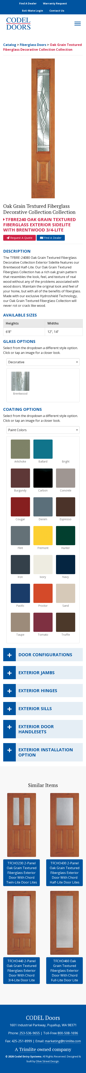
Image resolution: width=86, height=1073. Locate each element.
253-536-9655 (29, 1033)
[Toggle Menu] (77, 24)
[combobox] (43, 362)
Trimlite (27, 1049)
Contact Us (56, 10)
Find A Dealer (28, 3)
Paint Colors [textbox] (17, 430)
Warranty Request (55, 3)
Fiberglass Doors (33, 45)
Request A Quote (20, 238)
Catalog (9, 45)
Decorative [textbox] (16, 362)
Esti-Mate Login (32, 10)
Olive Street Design (47, 1061)
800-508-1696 (68, 1033)
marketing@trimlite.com (63, 1041)
